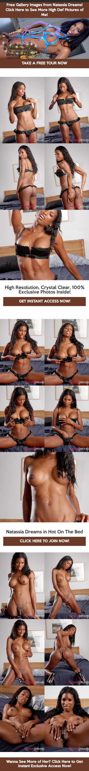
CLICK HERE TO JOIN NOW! (44, 541)
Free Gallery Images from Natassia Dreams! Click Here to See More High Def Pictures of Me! (45, 10)
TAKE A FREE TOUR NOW (44, 63)
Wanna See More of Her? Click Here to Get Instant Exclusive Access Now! (44, 764)
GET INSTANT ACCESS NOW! (44, 301)
